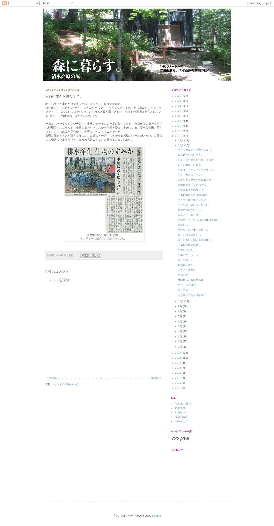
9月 (180, 306)
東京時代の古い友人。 (190, 154)
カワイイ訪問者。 (188, 270)
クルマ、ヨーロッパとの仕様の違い (198, 220)
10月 (181, 301)
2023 (178, 110)
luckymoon (180, 412)
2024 (178, 106)
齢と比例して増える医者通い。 (196, 239)
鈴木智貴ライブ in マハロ (192, 184)
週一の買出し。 (187, 260)
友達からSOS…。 (188, 250)
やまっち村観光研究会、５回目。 (197, 159)
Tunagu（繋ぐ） (184, 403)
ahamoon (180, 407)
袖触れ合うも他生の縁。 (192, 280)
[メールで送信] (82, 255)
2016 (178, 357)
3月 (180, 336)
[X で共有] (90, 255)
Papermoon (181, 416)
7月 (180, 316)
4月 (180, 331)
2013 (178, 372)
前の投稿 (156, 378)
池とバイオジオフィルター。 (194, 199)
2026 (178, 95)
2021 (178, 121)
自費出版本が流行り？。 (192, 189)
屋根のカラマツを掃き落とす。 (196, 179)
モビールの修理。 (188, 285)
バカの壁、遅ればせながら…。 (196, 205)
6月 (180, 321)
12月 (181, 140)
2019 (178, 131)
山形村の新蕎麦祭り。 (190, 245)
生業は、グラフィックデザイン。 (197, 169)
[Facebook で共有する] (94, 255)
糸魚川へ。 (184, 224)
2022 (178, 116)
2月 (180, 341)
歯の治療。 (184, 275)
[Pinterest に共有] (99, 255)
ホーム (104, 378)
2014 (178, 367)
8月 (180, 311)
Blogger (156, 515)
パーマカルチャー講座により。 (196, 149)
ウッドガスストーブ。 (190, 174)
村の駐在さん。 (187, 265)
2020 (178, 125)
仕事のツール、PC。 (190, 255)
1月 (180, 346)
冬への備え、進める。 (190, 164)
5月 (180, 326)
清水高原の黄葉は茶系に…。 (194, 295)
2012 (178, 377)
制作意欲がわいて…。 (190, 209)
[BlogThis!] (86, 255)
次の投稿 (51, 378)
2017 (178, 352)
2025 (178, 100)
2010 (178, 388)
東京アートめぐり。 (189, 214)
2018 (178, 136)
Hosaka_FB (181, 421)
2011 (178, 382)
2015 (178, 362)
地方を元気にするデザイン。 (194, 230)
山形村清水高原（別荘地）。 (194, 194)
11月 (181, 145)
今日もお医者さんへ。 (190, 235)
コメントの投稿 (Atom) (65, 384)
